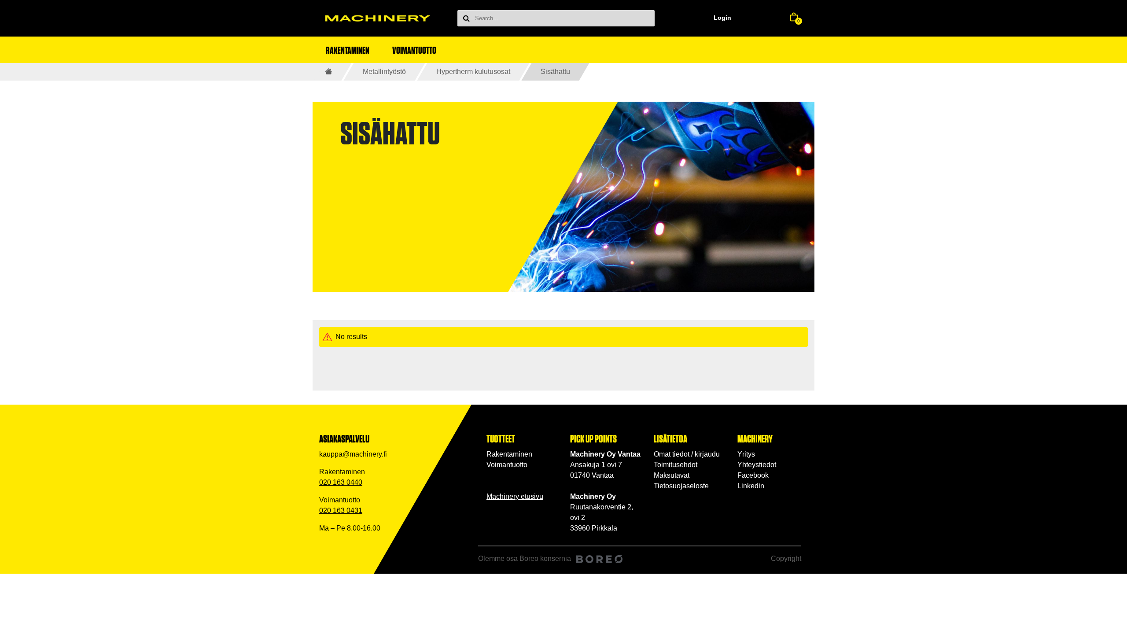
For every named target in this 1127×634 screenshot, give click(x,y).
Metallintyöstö (384, 71)
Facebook (753, 475)
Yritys (746, 454)
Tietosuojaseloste (681, 486)
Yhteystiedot (756, 464)
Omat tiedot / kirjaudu (687, 454)
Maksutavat (671, 475)
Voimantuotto (506, 464)
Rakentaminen (509, 454)
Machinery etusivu (514, 496)
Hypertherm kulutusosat (473, 71)
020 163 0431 (340, 510)
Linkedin (750, 486)
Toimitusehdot (675, 464)
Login (722, 18)
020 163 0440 (340, 482)
